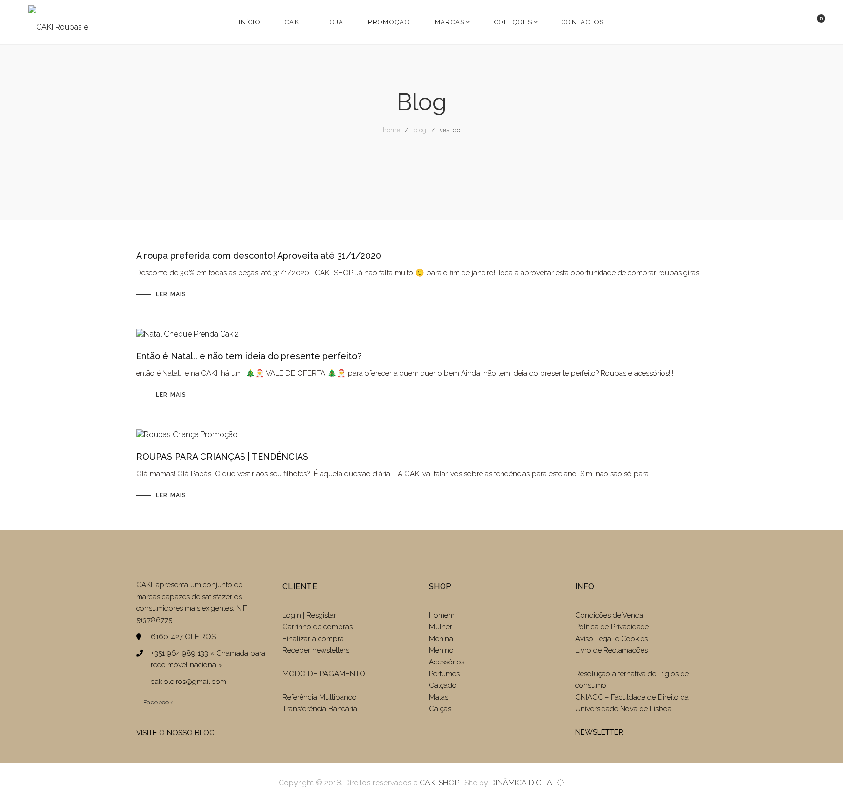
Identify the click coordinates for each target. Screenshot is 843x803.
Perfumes (444, 673)
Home (391, 130)
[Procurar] (783, 22)
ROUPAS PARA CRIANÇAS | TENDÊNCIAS (222, 456)
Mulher (440, 626)
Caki (293, 22)
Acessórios (446, 662)
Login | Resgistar (309, 615)
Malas (438, 697)
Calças (440, 708)
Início (250, 22)
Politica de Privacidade (612, 626)
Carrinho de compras (317, 626)
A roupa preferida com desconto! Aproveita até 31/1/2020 (258, 255)
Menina (441, 638)
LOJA (334, 22)
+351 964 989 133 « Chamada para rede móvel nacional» (208, 659)
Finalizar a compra (313, 638)
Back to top (820, 777)
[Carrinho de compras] (811, 22)
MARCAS (450, 22)
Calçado (443, 685)
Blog (419, 130)
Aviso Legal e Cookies (612, 638)
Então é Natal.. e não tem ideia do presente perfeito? (248, 356)
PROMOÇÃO (389, 22)
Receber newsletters (315, 650)
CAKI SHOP (439, 782)
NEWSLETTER (599, 732)
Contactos (583, 22)
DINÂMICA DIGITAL (522, 782)
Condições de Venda (609, 615)
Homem (442, 615)
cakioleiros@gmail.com (188, 681)
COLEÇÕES (513, 22)
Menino (441, 650)
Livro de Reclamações (611, 650)
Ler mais (171, 294)
